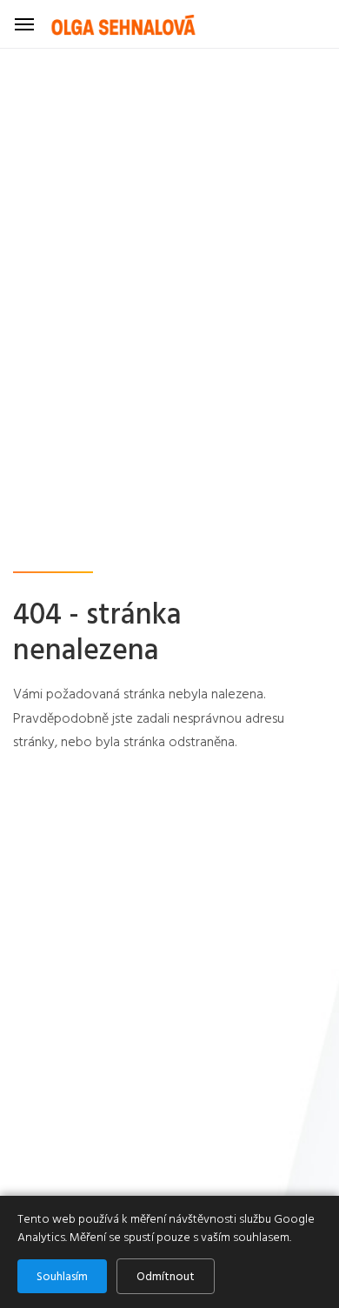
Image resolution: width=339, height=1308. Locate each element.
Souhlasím (62, 1276)
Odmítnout (165, 1276)
